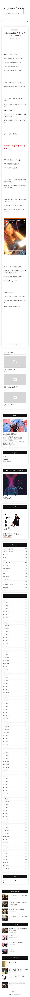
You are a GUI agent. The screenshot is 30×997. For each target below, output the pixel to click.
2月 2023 (15, 721)
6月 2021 (15, 778)
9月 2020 (15, 804)
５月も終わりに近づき (11, 387)
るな (19, 38)
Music (15, 571)
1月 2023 (15, 724)
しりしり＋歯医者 (9, 405)
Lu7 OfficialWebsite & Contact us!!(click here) (9, 444)
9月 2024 (15, 666)
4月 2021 (15, 784)
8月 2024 (15, 669)
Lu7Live (15, 565)
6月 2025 (15, 640)
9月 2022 (15, 735)
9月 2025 (15, 631)
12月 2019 (15, 830)
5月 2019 (15, 850)
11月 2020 (15, 799)
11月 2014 (15, 868)
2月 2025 (15, 651)
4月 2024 (15, 680)
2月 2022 (15, 755)
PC (15, 573)
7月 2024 (15, 672)
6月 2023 (15, 709)
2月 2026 (15, 617)
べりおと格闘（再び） (11, 369)
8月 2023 (15, 703)
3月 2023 (15, 718)
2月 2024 (15, 686)
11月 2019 (15, 833)
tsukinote (15, 579)
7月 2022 (15, 741)
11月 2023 (15, 695)
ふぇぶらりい (12, 962)
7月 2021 (15, 775)
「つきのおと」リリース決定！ (17, 976)
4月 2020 (15, 819)
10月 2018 (15, 865)
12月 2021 (15, 761)
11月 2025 (15, 625)
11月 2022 (15, 729)
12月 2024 (15, 657)
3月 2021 (15, 787)
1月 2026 (15, 620)
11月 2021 (15, 764)
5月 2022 (15, 747)
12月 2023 (15, 692)
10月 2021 (15, 767)
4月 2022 (15, 750)
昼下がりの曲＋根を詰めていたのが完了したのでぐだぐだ (18, 969)
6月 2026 (15, 605)
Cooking (15, 554)
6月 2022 (15, 744)
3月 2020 (15, 822)
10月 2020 (15, 801)
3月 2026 (15, 614)
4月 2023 (15, 715)
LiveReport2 (15, 562)
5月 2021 (15, 781)
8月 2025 (15, 634)
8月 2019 (15, 842)
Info (15, 560)
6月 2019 (15, 848)
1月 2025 (15, 654)
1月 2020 (15, 827)
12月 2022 (15, 726)
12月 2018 (15, 862)
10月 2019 (15, 836)
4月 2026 (15, 611)
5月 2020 (15, 816)
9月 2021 (15, 770)
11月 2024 (15, 660)
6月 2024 (15, 675)
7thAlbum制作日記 (15, 551)
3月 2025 (15, 649)
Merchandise (15, 568)
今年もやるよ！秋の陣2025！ (16, 942)
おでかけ (15, 582)
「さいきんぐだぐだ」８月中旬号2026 (18, 896)
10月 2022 (15, 732)
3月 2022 (15, 752)
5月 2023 (15, 712)
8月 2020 (15, 807)
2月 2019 (15, 859)
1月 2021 (15, 793)
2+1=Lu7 (11, 949)
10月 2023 (15, 698)
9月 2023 (15, 700)
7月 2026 (15, 602)
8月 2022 (15, 738)
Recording (15, 576)
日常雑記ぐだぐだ (15, 584)
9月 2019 (15, 839)
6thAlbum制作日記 (15, 549)
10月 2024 (15, 663)
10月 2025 (15, 628)
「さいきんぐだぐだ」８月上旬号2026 (18, 917)
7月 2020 (15, 810)
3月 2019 (15, 856)
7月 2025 (15, 637)
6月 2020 (15, 813)
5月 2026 (15, 608)
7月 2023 (15, 706)
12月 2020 (15, 796)
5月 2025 (15, 643)
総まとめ (15, 587)
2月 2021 (15, 790)
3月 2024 (15, 683)
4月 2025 (15, 646)
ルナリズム (18, 994)
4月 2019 (15, 853)
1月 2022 (15, 758)
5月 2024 (15, 677)
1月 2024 (15, 689)
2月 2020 (15, 825)
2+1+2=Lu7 (12, 935)
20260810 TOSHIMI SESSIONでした (18, 909)
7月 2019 (15, 845)
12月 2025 (15, 623)
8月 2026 (15, 600)
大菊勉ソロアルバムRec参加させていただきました (18, 903)
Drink (15, 557)
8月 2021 (15, 773)
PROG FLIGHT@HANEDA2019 (17, 983)
